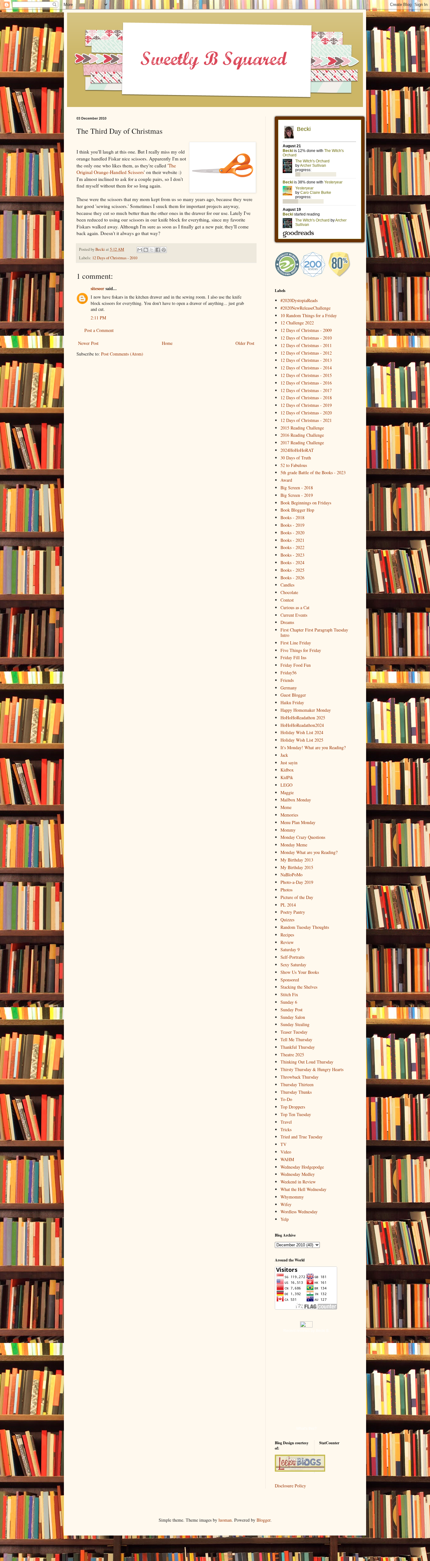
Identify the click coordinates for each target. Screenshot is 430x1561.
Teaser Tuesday (294, 1032)
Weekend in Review (298, 1182)
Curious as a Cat (294, 607)
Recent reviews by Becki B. (306, 1330)
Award (286, 480)
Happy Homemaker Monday (305, 710)
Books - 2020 (292, 533)
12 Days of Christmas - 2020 (306, 413)
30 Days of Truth (295, 458)
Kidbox (287, 770)
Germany (288, 688)
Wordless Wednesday (299, 1212)
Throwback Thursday (299, 1077)
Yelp (284, 1219)
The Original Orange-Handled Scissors (126, 169)
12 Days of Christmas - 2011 (306, 345)
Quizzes (287, 920)
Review (287, 942)
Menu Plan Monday (297, 822)
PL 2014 (288, 905)
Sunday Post (291, 1010)
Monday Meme (293, 845)
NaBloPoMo (291, 875)
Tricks (285, 1129)
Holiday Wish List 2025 (301, 740)
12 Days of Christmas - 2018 (306, 398)
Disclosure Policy (290, 1486)
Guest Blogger (293, 695)
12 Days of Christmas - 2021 (306, 420)
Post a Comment (99, 330)
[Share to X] (152, 250)
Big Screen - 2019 (296, 495)
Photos (286, 890)
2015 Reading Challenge (302, 428)
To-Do (286, 1099)
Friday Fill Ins (293, 657)
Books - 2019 (292, 525)
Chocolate (289, 592)
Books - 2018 (292, 517)
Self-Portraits (292, 957)
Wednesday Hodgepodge (302, 1167)
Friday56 (288, 673)
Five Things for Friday (300, 650)
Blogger (263, 1520)
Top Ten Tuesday (295, 1114)
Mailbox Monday (295, 800)
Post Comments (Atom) (122, 354)
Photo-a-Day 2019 (296, 882)
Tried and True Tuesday (301, 1137)
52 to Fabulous (293, 465)
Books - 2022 (292, 547)
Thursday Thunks (296, 1092)
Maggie (287, 792)
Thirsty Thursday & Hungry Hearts (311, 1069)
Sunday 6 (288, 1002)
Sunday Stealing (294, 1024)
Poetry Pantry (292, 912)
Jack (284, 755)
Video (285, 1152)
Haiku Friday (292, 702)
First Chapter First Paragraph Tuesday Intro (314, 632)
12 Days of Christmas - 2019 (306, 405)
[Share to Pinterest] (164, 250)
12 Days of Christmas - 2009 (306, 330)
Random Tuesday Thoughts (304, 927)
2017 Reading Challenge (302, 443)
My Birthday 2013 (296, 860)
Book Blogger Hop (297, 510)
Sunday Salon (292, 1017)
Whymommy (292, 1197)
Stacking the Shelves (298, 987)
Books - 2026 (292, 578)
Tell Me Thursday (296, 1039)
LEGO (286, 785)
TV (283, 1144)
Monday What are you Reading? (308, 852)
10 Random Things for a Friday (308, 315)
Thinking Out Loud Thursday (306, 1062)
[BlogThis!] (146, 250)
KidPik (286, 777)
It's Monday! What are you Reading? (313, 747)
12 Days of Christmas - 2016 (306, 383)
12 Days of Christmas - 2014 (306, 368)
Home (167, 343)
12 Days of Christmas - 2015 (306, 375)
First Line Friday (295, 643)
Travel (286, 1122)
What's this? (306, 1428)
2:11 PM (98, 318)
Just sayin (288, 763)
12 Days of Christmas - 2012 (306, 353)
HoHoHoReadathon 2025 (302, 718)
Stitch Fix (289, 994)
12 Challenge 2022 (297, 323)
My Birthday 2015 (296, 867)
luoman (225, 1520)
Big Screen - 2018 (296, 488)
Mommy (288, 830)
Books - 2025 (292, 570)
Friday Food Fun (295, 665)
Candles (287, 585)
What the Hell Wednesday (303, 1189)
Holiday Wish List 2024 (301, 732)
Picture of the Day (296, 897)
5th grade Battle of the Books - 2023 (313, 472)
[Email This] (140, 250)
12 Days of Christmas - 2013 (306, 360)
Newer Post (88, 343)
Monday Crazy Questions (302, 837)
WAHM (287, 1159)
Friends (287, 680)
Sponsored (289, 980)
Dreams (287, 622)
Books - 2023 (292, 555)
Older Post (244, 343)
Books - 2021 (292, 540)
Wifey (285, 1204)
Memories (289, 815)
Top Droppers (292, 1107)
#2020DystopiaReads (299, 300)
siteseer (97, 288)
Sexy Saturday (293, 965)
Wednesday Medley (297, 1174)
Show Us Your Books (299, 972)
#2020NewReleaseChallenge (305, 308)
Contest (287, 600)
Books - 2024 (292, 562)
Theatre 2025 (292, 1055)
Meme (285, 807)
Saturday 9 (290, 949)
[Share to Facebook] (158, 250)
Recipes (287, 935)
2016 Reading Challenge (302, 435)
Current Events (293, 615)
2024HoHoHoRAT (297, 450)
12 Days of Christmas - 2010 (114, 258)
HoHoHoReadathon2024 (302, 725)
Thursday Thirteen (297, 1084)
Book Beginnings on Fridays (305, 503)
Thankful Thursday (297, 1047)
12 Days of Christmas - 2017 (306, 390)
